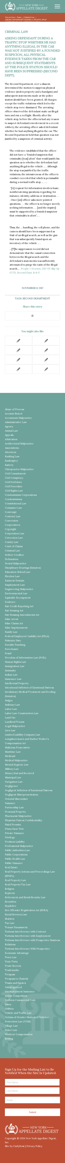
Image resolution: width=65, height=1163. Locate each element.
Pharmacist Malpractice (18, 816)
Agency (9, 426)
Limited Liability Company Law (22, 734)
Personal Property (15, 811)
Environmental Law (16, 593)
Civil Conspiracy (14, 477)
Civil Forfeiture (13, 482)
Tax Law (9, 923)
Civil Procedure (13, 486)
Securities (10, 901)
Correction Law (14, 537)
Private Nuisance (14, 833)
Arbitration (11, 439)
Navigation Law (14, 781)
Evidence (10, 601)
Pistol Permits (13, 824)
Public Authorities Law (17, 850)
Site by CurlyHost (15, 1146)
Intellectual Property (17, 683)
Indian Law (11, 674)
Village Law (11, 1025)
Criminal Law (16, 32)
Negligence (11, 786)
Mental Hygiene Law (17, 764)
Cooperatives (12, 524)
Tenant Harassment (16, 927)
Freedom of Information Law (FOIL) (25, 657)
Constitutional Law (15, 503)
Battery (9, 464)
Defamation (11, 559)
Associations (12, 447)
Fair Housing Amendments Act (22, 614)
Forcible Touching (15, 644)
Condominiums (13, 499)
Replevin (10, 893)
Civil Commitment (15, 473)
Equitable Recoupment (18, 597)
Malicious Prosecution (17, 747)
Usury (8, 1004)
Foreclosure (11, 649)
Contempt (11, 512)
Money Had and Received (19, 773)
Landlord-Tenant (14, 721)
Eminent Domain (14, 580)
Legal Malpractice (15, 726)
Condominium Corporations (21, 494)
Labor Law (11, 708)
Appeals (9, 435)
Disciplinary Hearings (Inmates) (23, 567)
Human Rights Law (15, 661)
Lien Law (10, 730)
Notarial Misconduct (16, 798)
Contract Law (13, 516)
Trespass (10, 974)
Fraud (8, 653)
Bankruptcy (11, 460)
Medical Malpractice (16, 760)
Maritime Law (13, 751)
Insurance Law (13, 679)
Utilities (9, 1008)
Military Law (12, 768)
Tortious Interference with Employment (28, 935)
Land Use (10, 717)
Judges (8, 700)
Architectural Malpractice (19, 443)
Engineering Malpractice (19, 589)
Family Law (11, 631)
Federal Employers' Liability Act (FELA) (27, 636)
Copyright (10, 529)
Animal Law (11, 430)
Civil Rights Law (14, 490)
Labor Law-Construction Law (21, 713)
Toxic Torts (11, 961)
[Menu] (55, 6)
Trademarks (12, 970)
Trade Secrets (13, 965)
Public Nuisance (14, 863)
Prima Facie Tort (14, 828)
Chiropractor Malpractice (19, 469)
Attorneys (10, 452)
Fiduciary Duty (13, 640)
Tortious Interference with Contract (25, 931)
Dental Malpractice (16, 563)
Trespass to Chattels (16, 978)
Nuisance (10, 803)
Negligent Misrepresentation (21, 794)
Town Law (11, 957)
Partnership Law (14, 807)
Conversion (11, 520)
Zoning (9, 1038)
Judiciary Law (12, 704)
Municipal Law (13, 777)
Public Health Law (15, 858)
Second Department (36, 298)
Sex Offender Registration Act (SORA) (26, 910)
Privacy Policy (34, 1146)
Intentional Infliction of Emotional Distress (29, 687)
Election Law (12, 576)
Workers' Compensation (18, 1034)
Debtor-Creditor (14, 554)
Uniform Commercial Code (20, 1000)
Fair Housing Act (14, 610)
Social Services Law (16, 914)
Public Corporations (16, 854)
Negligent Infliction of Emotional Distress (28, 790)
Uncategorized (13, 987)
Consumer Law (13, 507)
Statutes (9, 918)
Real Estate (11, 867)
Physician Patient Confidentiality (23, 820)
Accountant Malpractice (18, 417)
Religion (9, 888)
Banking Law (12, 456)
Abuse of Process (14, 409)
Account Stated (13, 413)
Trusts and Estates (15, 982)
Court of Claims (14, 546)
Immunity (10, 670)
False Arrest (11, 619)
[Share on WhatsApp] (32, 315)
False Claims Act (14, 623)
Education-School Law (17, 571)
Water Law (11, 1030)
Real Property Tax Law (18, 884)
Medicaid (10, 756)
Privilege (10, 837)
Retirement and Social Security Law (25, 897)
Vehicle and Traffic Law (18, 1012)
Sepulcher (10, 905)
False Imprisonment (16, 627)
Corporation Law (14, 533)
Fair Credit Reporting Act (19, 606)
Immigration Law (14, 666)
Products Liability (15, 841)
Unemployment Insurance (20, 991)
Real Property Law (15, 880)
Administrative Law (16, 422)
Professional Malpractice (19, 845)
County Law (11, 542)
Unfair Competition (16, 995)
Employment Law (15, 584)
